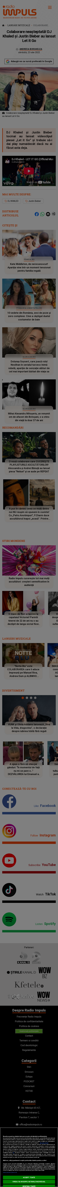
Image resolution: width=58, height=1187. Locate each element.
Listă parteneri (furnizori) (10, 1172)
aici (13, 1152)
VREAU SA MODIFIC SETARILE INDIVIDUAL (28, 1182)
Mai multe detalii (44, 1143)
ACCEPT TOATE (29, 1177)
